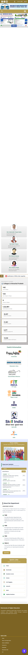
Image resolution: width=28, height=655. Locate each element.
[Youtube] (7, 1)
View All (23, 471)
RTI (2, 652)
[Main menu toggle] (25, 11)
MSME (14, 407)
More (14, 25)
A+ (21, 1)
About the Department (6, 640)
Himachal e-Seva (14, 366)
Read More (6, 552)
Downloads (4, 647)
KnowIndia (14, 356)
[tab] (14, 469)
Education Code (5, 649)
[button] (2, 11)
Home (3, 638)
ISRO (14, 437)
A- (18, 1)
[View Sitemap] (14, 1)
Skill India (13, 427)
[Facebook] (2, 1)
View (24, 475)
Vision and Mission (5, 642)
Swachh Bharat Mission (14, 376)
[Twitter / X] (4, 1)
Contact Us (4, 645)
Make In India (14, 397)
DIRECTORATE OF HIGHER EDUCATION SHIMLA (18, 5)
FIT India (14, 387)
